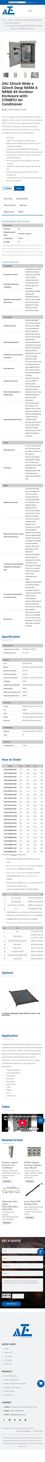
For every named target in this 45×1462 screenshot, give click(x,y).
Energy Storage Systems (12, 1387)
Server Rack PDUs (17, 915)
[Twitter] (20, 1420)
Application (9, 211)
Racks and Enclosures (11, 1380)
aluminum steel (34, 876)
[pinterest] (25, 1420)
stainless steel (24, 876)
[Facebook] (4, 1420)
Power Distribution (10, 1376)
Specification (22, 198)
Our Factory (8, 1356)
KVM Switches (9, 1391)
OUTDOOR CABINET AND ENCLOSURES (28, 20)
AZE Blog (7, 1360)
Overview (8, 198)
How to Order (10, 205)
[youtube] (15, 1420)
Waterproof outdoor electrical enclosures (18, 865)
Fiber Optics (8, 1395)
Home (4, 20)
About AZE (8, 1352)
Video (20, 211)
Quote (19, 188)
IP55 (36, 865)
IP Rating (32, 865)
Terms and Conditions (23, 1431)
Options (23, 205)
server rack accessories (23, 912)
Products (10, 20)
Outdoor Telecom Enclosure (12, 23)
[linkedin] (9, 1420)
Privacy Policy (38, 1431)
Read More (7, 1181)
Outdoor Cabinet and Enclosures (15, 1383)
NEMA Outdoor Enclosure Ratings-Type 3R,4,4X (33, 1165)
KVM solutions (30, 915)
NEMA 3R (9, 869)
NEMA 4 (15, 869)
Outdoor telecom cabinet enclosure (16, 922)
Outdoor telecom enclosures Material (17, 872)
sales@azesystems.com (17, 1415)
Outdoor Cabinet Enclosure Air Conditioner (10, 1165)
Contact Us (8, 1364)
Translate (40, 2)
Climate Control (27, 882)
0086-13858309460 (17, 1411)
